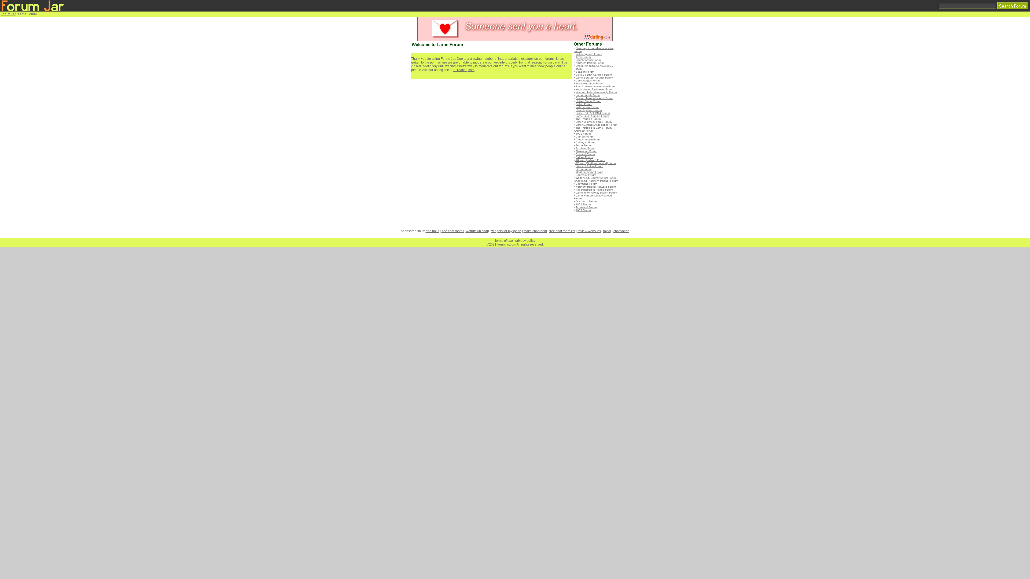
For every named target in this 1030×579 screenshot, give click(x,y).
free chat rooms (453, 231)
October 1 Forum (586, 201)
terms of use (504, 241)
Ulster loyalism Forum (589, 110)
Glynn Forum (583, 169)
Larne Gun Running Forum (592, 115)
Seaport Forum (585, 71)
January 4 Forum (586, 207)
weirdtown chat (477, 231)
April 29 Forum (584, 130)
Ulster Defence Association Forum (596, 124)
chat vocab (621, 231)
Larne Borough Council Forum (594, 77)
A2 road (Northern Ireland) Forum (595, 163)
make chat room (535, 231)
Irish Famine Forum (587, 107)
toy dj (607, 231)
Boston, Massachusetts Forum (594, 98)
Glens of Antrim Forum (589, 166)
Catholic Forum (585, 136)
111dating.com (463, 70)
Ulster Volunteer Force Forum (594, 121)
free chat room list (562, 231)
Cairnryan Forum (586, 142)
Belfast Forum (584, 157)
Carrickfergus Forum (588, 80)
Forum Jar (8, 14)
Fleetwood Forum (586, 151)
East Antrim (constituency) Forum (596, 86)
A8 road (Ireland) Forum (590, 160)
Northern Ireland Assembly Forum (596, 92)
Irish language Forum (589, 54)
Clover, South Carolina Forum (594, 74)
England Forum (585, 154)
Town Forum (583, 56)
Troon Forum (583, 145)
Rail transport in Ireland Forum (594, 189)
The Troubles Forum (588, 118)
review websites (589, 231)
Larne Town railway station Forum (596, 192)
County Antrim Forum (588, 59)
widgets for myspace (506, 231)
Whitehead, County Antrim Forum (596, 177)
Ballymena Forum (586, 183)
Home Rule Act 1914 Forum (593, 113)
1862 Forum (583, 204)
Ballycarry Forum (586, 174)
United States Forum (588, 101)
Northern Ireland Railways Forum (596, 186)
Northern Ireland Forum (590, 62)
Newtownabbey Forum (589, 83)
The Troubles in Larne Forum (594, 127)
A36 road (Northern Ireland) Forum (596, 180)
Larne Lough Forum (588, 95)
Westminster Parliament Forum (594, 89)
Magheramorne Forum (589, 171)
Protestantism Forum (588, 139)
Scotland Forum (585, 148)
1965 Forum (583, 210)
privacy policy (525, 241)
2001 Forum (583, 133)
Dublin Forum (584, 104)
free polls (432, 231)
